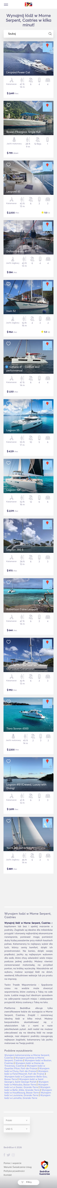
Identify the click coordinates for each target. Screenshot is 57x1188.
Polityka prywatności (14, 1171)
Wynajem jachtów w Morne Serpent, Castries (24, 1059)
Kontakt (8, 1175)
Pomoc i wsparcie (12, 1163)
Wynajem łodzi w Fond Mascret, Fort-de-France (26, 1072)
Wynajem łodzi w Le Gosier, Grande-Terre (26, 1086)
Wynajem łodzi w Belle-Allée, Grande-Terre (27, 1088)
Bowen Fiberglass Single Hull (23, 132)
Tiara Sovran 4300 (17, 728)
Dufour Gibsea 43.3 (18, 251)
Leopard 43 (13, 191)
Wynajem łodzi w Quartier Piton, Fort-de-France (24, 1067)
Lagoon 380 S (14, 549)
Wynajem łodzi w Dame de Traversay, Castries (24, 1064)
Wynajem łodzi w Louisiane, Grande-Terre (27, 1094)
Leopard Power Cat (18, 72)
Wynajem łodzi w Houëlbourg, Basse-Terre (28, 1091)
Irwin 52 (11, 311)
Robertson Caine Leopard (22, 609)
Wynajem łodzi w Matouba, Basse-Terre (26, 1083)
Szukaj (12, 33)
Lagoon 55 (12, 430)
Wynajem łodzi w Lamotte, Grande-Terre (27, 1096)
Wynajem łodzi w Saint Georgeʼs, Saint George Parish (23, 1080)
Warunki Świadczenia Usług (18, 1167)
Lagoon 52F (13, 490)
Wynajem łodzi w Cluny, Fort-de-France (26, 1069)
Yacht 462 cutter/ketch (19, 848)
